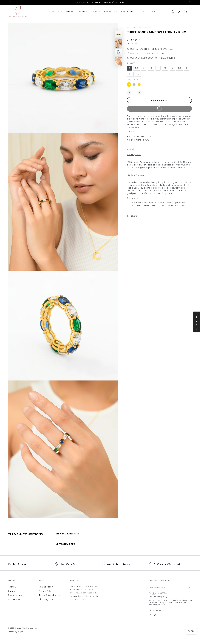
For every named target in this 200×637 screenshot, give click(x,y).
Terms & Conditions (49, 595)
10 (138, 74)
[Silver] (134, 84)
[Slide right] (190, 2)
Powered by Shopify (15, 632)
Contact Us (14, 599)
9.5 (130, 74)
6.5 (151, 68)
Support (12, 591)
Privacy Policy (46, 591)
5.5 (136, 68)
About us (13, 586)
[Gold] (129, 84)
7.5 (165, 68)
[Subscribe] (190, 587)
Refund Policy (46, 586)
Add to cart (159, 100)
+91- (153, 593)
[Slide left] (10, 2)
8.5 (179, 68)
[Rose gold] (139, 84)
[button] (173, 11)
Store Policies (15, 595)
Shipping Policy (47, 599)
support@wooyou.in (162, 597)
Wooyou (18, 628)
